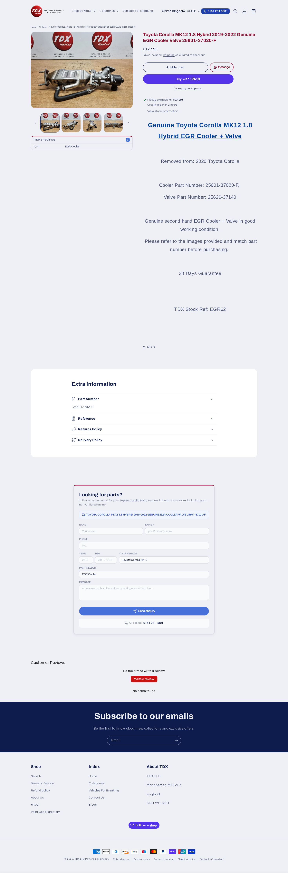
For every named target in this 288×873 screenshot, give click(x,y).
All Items (43, 27)
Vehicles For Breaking (104, 790)
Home (33, 27)
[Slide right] (128, 123)
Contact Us (96, 797)
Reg (97, 553)
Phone (83, 539)
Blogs (93, 804)
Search (36, 776)
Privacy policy (141, 859)
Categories (96, 783)
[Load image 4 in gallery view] (113, 122)
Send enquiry (146, 611)
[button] (83, 11)
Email (149, 525)
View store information (162, 111)
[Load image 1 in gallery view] (50, 122)
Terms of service (164, 859)
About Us (37, 797)
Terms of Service (42, 783)
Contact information (212, 859)
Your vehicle (128, 553)
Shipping (169, 55)
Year (82, 553)
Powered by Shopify (97, 859)
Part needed (87, 568)
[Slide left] (35, 123)
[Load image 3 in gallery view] (92, 122)
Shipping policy (187, 859)
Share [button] (151, 347)
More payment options (188, 88)
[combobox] (164, 560)
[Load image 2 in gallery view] (71, 122)
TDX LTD (79, 859)
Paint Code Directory (45, 811)
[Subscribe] (176, 740)
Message (85, 582)
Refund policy (40, 790)
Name (82, 525)
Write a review (144, 679)
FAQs (35, 804)
